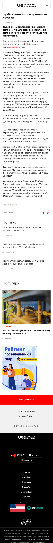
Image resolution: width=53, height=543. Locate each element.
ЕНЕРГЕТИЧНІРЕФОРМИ (26, 411)
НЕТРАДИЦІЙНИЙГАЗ (26, 416)
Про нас (26, 497)
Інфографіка (26, 492)
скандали (12, 205)
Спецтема (26, 482)
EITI (26, 421)
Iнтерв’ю (26, 487)
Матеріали (26, 477)
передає (14, 47)
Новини (26, 472)
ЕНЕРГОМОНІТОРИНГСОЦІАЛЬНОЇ (26, 426)
